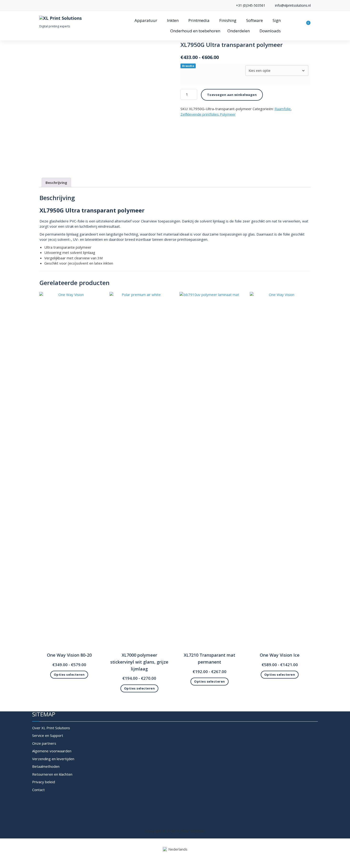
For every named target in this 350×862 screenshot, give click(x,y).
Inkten (173, 20)
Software (254, 20)
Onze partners (44, 743)
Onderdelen (238, 31)
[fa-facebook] (40, 5)
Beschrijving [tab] (56, 182)
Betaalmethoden (46, 766)
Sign (277, 20)
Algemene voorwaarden (51, 751)
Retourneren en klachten (52, 774)
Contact (38, 789)
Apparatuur (146, 20)
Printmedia (199, 20)
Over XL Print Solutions (51, 727)
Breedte (188, 66)
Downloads (270, 31)
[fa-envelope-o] (47, 5)
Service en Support (47, 735)
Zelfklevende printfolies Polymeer (208, 114)
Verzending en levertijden (53, 758)
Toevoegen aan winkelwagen (232, 95)
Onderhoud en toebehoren (195, 31)
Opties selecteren (69, 674)
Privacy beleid (43, 781)
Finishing (227, 20)
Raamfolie (283, 108)
